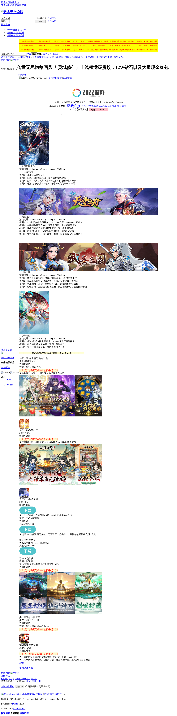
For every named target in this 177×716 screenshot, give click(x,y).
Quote (22, 678)
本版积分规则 (7, 686)
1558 (3, 357)
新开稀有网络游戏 (15, 35)
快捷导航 (5, 24)
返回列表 (5, 60)
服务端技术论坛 (40, 57)
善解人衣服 (6, 350)
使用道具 (23, 668)
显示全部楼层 (55, 78)
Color (5, 678)
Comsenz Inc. (19, 708)
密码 (3, 21)
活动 (45, 54)
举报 (31, 668)
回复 (21, 662)
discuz (55, 54)
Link (17, 678)
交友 (50, 54)
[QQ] (4, 694)
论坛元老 (5, 367)
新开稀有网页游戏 (15, 32)
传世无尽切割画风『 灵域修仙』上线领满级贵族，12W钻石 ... (95, 57)
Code (27, 678)
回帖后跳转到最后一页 (39, 686)
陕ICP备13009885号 (53, 694)
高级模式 (5, 676)
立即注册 (51, 21)
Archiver (11, 694)
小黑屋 (25, 694)
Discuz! (15, 704)
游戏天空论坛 (7, 57)
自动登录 (42, 18)
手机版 (18, 694)
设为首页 (5, 2)
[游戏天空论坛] (12, 12)
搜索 (29, 54)
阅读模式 (67, 78)
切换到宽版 (20, 5)
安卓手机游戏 (56, 57)
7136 (12, 357)
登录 (28, 681)
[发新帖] (15, 60)
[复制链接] (22, 75)
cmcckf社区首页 (16, 30)
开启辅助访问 (7, 5)
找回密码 (51, 18)
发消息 (10, 385)
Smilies (34, 678)
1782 (8, 357)
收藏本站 (14, 2)
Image (11, 678)
